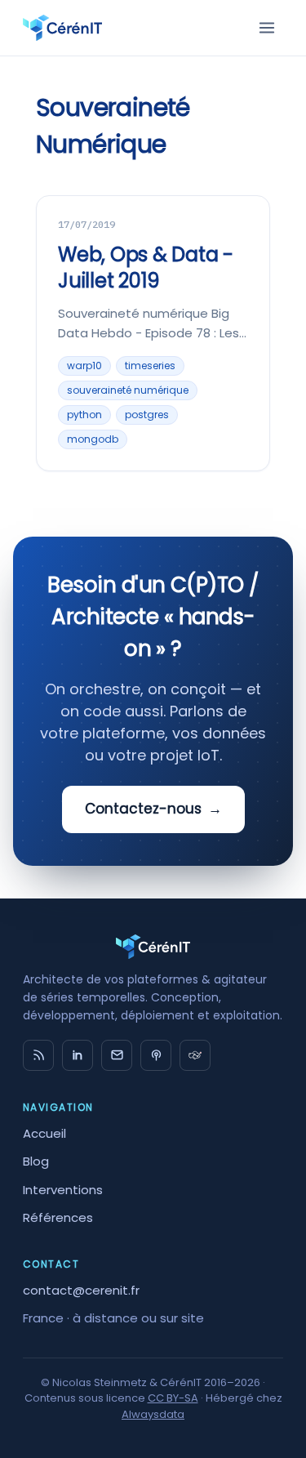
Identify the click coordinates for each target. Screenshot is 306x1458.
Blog (36, 1161)
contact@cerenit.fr (81, 1290)
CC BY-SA (173, 1398)
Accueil (44, 1133)
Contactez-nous (153, 808)
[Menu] (267, 27)
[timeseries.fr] (195, 1055)
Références (58, 1217)
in (77, 1055)
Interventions (63, 1189)
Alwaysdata (153, 1414)
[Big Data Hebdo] (155, 1055)
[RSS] (38, 1055)
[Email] (116, 1055)
